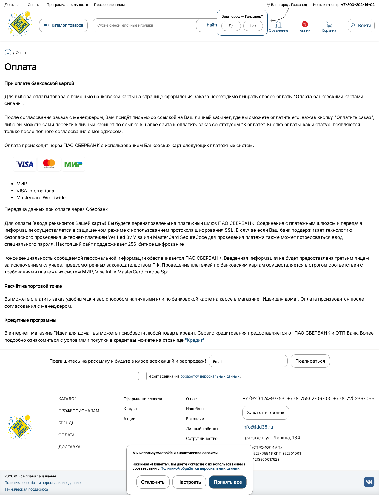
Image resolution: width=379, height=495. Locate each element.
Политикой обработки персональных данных (200, 468)
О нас (191, 398)
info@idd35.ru (257, 427)
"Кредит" (195, 340)
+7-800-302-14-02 (358, 4)
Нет (253, 26)
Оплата (34, 4)
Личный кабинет (202, 428)
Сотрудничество (202, 438)
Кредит (131, 408)
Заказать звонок (265, 412)
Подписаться (310, 361)
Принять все (228, 482)
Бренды (67, 422)
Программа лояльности (67, 4)
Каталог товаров (67, 25)
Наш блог (195, 408)
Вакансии (195, 418)
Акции (129, 418)
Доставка (13, 4)
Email (217, 362)
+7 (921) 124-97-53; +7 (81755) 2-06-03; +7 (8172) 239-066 (308, 398)
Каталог (67, 398)
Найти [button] (212, 24)
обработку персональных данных (210, 376)
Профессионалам (109, 4)
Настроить (189, 482)
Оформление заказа (143, 398)
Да (231, 26)
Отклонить (153, 482)
